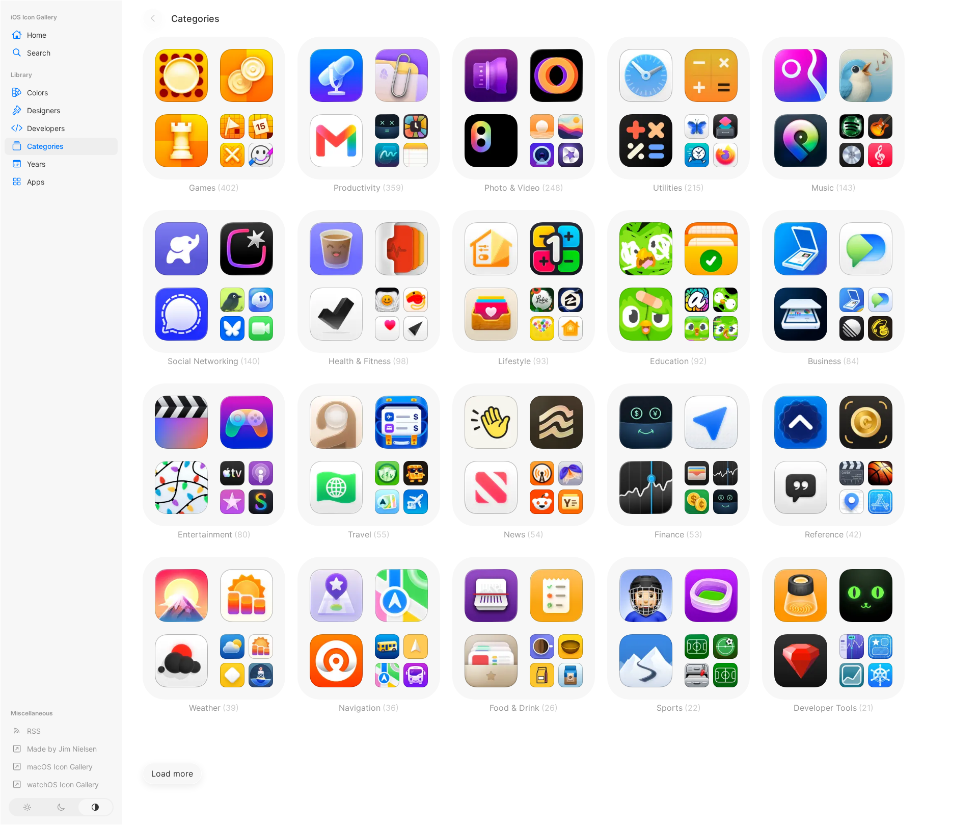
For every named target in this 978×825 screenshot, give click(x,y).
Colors (37, 92)
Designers (43, 110)
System (95, 807)
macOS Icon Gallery (60, 766)
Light (27, 807)
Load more (172, 773)
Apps (35, 181)
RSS (34, 731)
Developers (46, 128)
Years (36, 164)
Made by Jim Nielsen (62, 748)
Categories (45, 146)
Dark (61, 807)
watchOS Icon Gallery (63, 784)
